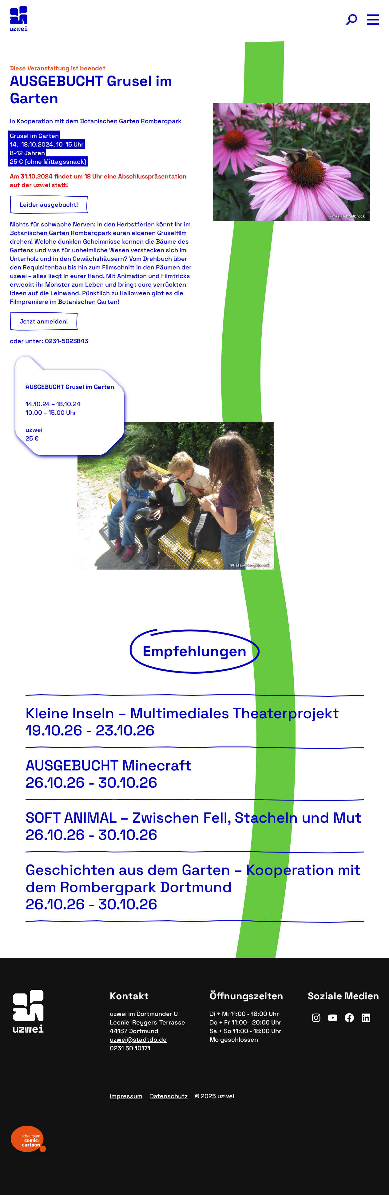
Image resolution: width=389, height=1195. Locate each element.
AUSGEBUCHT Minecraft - (109, 774)
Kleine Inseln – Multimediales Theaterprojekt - (182, 722)
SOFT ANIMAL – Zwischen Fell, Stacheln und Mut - (194, 826)
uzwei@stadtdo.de (138, 1040)
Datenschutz (169, 1096)
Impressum (126, 1096)
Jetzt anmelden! (44, 321)
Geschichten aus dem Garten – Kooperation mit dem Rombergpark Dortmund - (193, 887)
